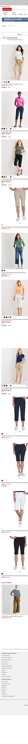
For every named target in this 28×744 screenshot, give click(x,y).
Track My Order (6, 655)
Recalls (3, 670)
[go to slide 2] (20, 79)
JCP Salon (4, 687)
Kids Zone (4, 694)
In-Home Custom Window (8, 696)
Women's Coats (20, 649)
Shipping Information (7, 666)
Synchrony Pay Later (7, 668)
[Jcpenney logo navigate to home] (7, 9)
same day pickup (12, 38)
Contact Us (4, 661)
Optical (3, 692)
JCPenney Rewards (6, 659)
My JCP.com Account (7, 657)
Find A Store (5, 681)
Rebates (4, 674)
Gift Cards (4, 672)
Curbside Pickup (6, 683)
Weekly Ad (4, 685)
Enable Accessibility (5, 6)
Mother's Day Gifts (13, 649)
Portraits (4, 690)
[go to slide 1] (19, 79)
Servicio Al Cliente (6, 676)
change (20, 39)
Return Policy (5, 664)
